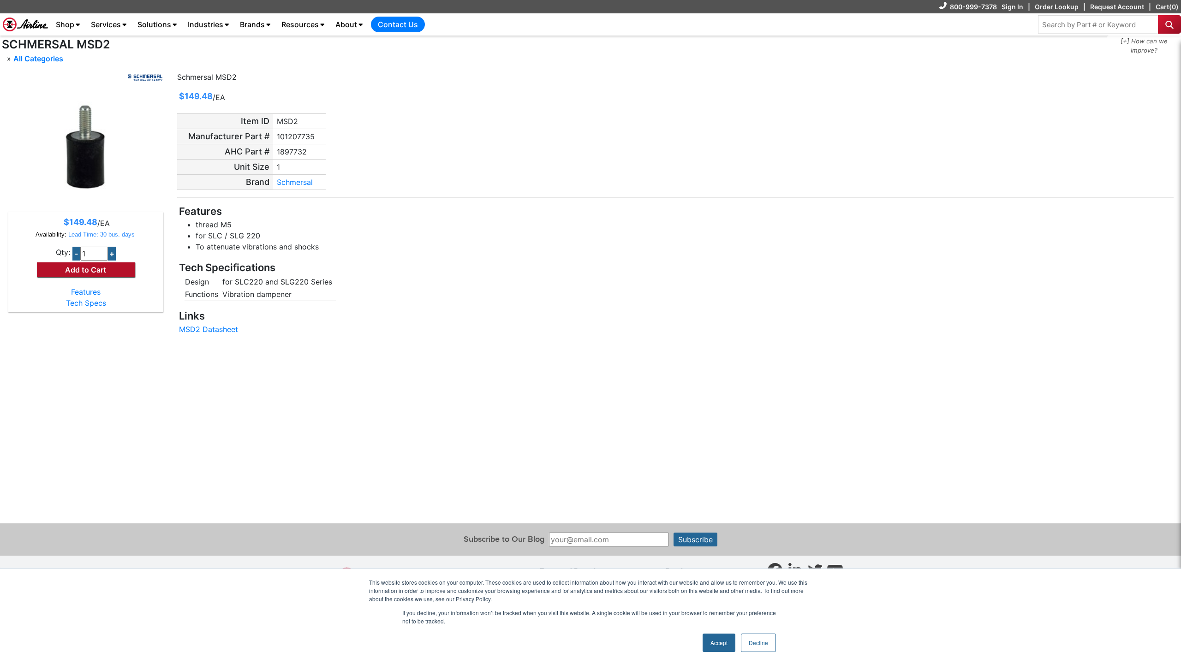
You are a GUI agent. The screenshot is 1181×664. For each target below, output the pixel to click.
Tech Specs (86, 303)
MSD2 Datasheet (208, 329)
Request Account (1117, 7)
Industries (205, 24)
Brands (252, 24)
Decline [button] (758, 642)
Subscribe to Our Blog (504, 539)
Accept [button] (719, 642)
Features (86, 291)
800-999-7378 (973, 7)
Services (106, 24)
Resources (300, 24)
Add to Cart (85, 269)
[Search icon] (1169, 24)
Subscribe (695, 539)
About (346, 24)
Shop (65, 24)
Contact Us (398, 24)
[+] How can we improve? (1144, 45)
